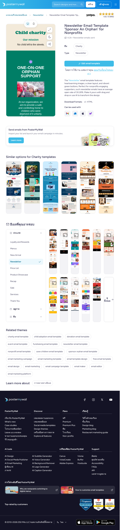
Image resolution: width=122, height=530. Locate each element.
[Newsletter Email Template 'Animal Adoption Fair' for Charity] (97, 251)
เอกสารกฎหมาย (99, 474)
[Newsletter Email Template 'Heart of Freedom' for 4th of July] (50, 187)
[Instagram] (93, 400)
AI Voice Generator (41, 459)
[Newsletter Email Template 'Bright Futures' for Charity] (13, 187)
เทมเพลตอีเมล (40, 421)
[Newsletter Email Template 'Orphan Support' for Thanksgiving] (109, 251)
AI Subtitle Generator (42, 456)
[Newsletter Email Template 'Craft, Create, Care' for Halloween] (64, 251)
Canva (62, 456)
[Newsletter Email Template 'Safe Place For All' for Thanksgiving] (106, 187)
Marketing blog (89, 429)
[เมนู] (115, 4)
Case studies (11, 425)
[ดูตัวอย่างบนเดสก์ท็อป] (27, 23)
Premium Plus (69, 425)
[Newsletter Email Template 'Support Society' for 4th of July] (86, 299)
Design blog (87, 425)
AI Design (9, 456)
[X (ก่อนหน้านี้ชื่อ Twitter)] (102, 400)
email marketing (32, 366)
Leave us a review (13, 432)
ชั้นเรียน (86, 421)
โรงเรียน (67, 432)
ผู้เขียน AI (9, 467)
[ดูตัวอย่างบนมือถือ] (33, 23)
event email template (17, 344)
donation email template (78, 336)
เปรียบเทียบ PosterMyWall (71, 449)
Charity (79, 46)
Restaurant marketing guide (95, 432)
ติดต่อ (94, 456)
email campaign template (57, 366)
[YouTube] (111, 400)
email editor (96, 366)
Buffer (80, 459)
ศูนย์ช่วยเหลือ (98, 459)
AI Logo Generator (40, 467)
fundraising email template (45, 344)
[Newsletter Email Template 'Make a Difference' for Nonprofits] (32, 187)
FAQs (94, 467)
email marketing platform (19, 374)
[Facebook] (85, 400)
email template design (77, 359)
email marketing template (49, 359)
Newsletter (81, 53)
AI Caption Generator (42, 470)
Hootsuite (82, 463)
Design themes (41, 429)
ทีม (64, 429)
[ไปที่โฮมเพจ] (12, 4)
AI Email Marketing (13, 463)
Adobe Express (66, 463)
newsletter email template (75, 344)
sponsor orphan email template (82, 351)
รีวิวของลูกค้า (11, 439)
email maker (80, 366)
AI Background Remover (43, 463)
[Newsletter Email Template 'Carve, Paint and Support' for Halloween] (86, 251)
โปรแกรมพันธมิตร (13, 429)
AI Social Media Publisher (16, 459)
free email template (102, 359)
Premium (67, 421)
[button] (50, 30)
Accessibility (97, 463)
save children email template (49, 351)
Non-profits (68, 436)
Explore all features (43, 436)
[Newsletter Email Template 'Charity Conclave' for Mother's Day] (69, 187)
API (93, 470)
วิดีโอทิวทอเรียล (89, 418)
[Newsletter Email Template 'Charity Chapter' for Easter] (64, 299)
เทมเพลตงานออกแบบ (43, 418)
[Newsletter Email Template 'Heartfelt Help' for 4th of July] (53, 299)
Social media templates (44, 425)
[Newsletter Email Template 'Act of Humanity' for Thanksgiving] (87, 187)
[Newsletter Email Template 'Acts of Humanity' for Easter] (75, 299)
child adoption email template (47, 336)
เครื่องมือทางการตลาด (44, 432)
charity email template (18, 336)
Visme (80, 456)
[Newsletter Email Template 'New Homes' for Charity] (97, 299)
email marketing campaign (20, 359)
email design (13, 366)
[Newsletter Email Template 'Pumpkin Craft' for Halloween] (53, 251)
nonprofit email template (19, 351)
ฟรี (64, 418)
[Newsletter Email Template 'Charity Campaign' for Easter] (75, 251)
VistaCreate (65, 459)
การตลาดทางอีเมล (42, 383)
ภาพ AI (8, 470)
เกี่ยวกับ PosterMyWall (15, 418)
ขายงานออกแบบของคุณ (16, 436)
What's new (10, 421)
